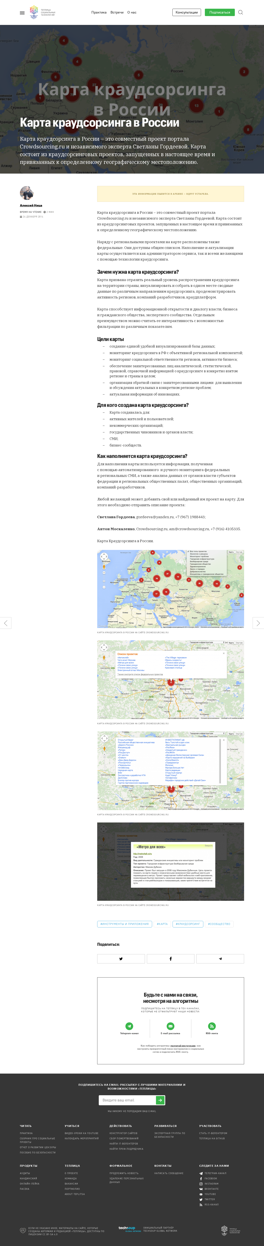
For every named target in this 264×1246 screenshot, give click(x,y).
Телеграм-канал (216, 1173)
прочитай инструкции (182, 1045)
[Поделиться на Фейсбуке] (171, 958)
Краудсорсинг (189, 924)
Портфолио (72, 1189)
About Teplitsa (75, 1194)
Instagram (212, 1184)
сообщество (220, 924)
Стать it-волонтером (213, 1133)
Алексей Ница (31, 205)
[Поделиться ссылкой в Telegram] (220, 958)
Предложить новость (124, 1173)
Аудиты (25, 1173)
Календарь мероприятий (82, 1139)
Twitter (210, 1199)
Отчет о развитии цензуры (38, 1147)
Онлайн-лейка (29, 1184)
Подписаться (219, 12)
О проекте (71, 1173)
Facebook (211, 1179)
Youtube (210, 1194)
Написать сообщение (168, 1173)
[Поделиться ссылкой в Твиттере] (121, 958)
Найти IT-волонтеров (124, 1144)
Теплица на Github (212, 1139)
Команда (71, 1179)
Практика (99, 12)
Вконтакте (212, 1189)
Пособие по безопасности (38, 1153)
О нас (131, 12)
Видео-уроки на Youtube (81, 1133)
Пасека (25, 1189)
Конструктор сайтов (123, 1133)
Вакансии (71, 1184)
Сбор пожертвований (124, 1139)
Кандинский (28, 1179)
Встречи (117, 12)
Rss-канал (212, 1205)
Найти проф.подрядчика (126, 1149)
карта (163, 924)
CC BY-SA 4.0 (50, 1234)
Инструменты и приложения (125, 924)
